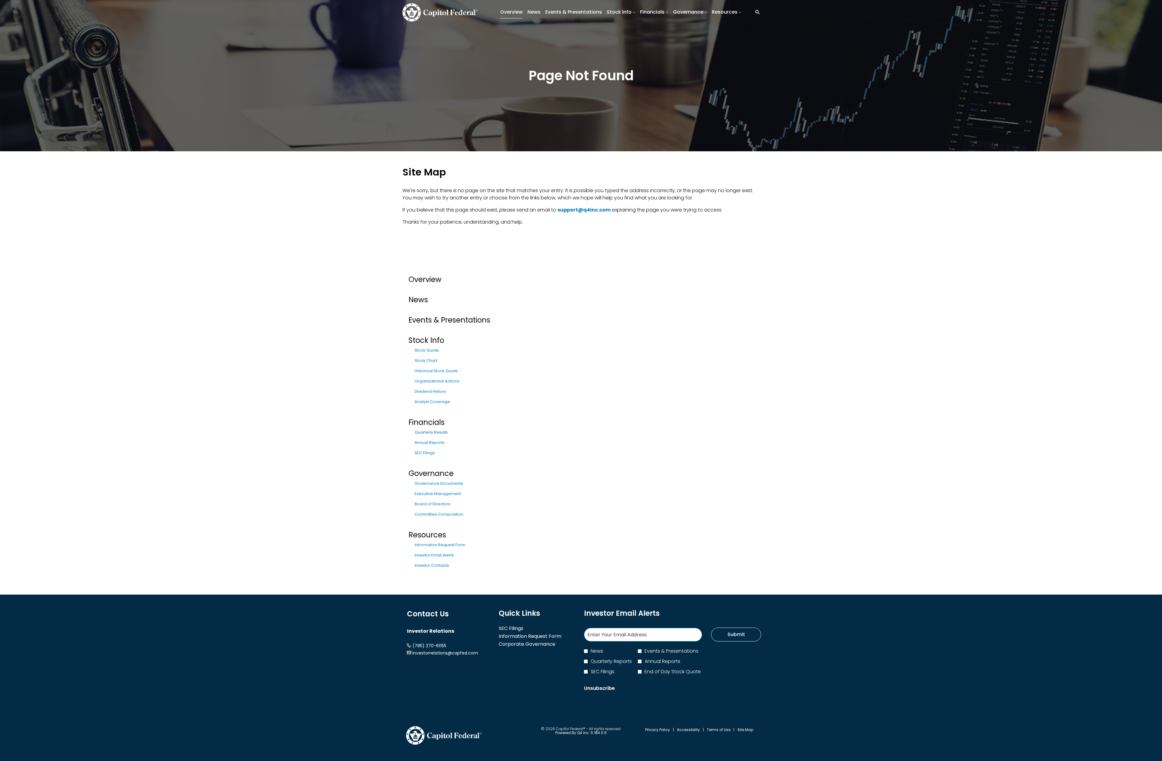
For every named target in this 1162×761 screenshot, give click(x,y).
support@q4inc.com (584, 209)
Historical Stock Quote (436, 371)
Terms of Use (718, 730)
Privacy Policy (657, 730)
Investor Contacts (432, 565)
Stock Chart (426, 360)
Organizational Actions (437, 381)
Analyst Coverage (432, 402)
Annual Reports (430, 442)
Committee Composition (439, 514)
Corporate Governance (535, 644)
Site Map (745, 730)
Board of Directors (432, 504)
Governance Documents (439, 483)
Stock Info (426, 340)
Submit (736, 634)
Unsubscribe (599, 688)
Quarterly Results (431, 432)
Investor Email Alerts (434, 555)
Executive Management (438, 494)
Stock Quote (427, 350)
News (418, 300)
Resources (427, 535)
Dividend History (430, 391)
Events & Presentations (449, 320)
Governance (431, 473)
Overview (425, 279)
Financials (427, 422)
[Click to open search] (756, 12)
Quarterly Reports (611, 661)
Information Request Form (440, 545)
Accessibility (688, 730)
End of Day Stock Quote (673, 671)
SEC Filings (425, 453)
